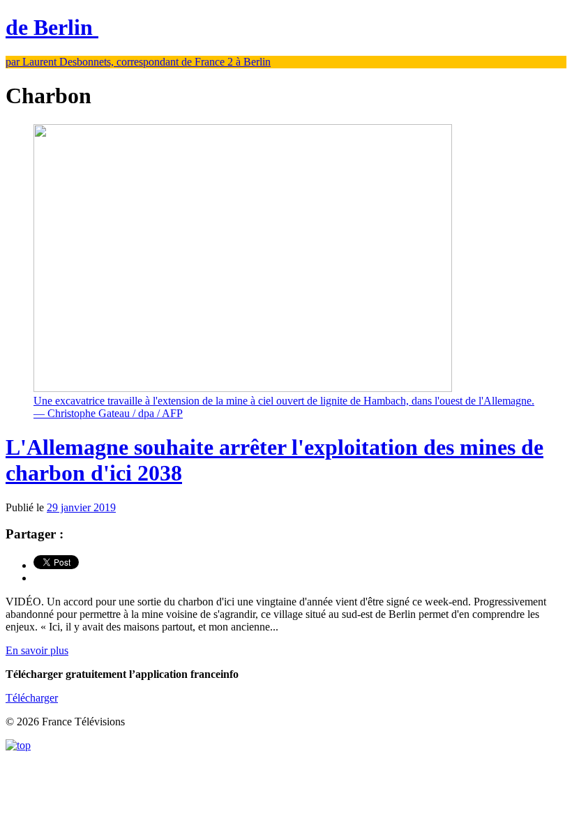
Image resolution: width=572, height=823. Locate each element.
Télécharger (32, 698)
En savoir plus (37, 650)
